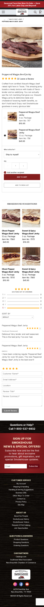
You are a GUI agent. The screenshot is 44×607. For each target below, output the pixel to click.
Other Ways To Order (21, 496)
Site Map (21, 505)
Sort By (6, 313)
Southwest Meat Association (21, 560)
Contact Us (21, 499)
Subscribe (33, 466)
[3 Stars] (10, 368)
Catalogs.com (21, 557)
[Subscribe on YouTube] (27, 584)
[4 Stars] (13, 368)
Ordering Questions (21, 545)
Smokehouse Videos (21, 522)
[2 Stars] (6, 368)
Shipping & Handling (21, 487)
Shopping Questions (21, 542)
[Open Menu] (8, 12)
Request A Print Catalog (21, 525)
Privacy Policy (21, 502)
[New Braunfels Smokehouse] (22, 12)
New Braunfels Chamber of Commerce (21, 563)
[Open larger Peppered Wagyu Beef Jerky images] (22, 49)
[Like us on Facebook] (21, 584)
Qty (5, 161)
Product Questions (21, 539)
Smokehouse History (21, 519)
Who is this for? (9, 149)
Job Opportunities (21, 528)
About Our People (21, 516)
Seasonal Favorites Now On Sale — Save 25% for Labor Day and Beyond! (22, 4)
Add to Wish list (22, 185)
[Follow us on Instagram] (15, 584)
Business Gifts (21, 493)
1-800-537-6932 (24, 428)
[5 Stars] (16, 368)
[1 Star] (3, 368)
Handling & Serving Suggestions (21, 490)
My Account (21, 484)
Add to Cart (22, 177)
